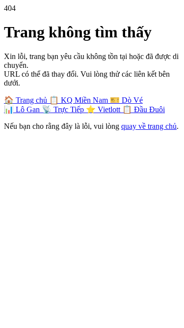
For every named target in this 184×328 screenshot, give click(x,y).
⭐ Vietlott (104, 109)
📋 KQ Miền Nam (79, 100)
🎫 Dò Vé (126, 100)
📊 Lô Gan (23, 109)
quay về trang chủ (149, 126)
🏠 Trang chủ (26, 100)
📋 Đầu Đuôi (143, 109)
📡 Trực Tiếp (64, 109)
